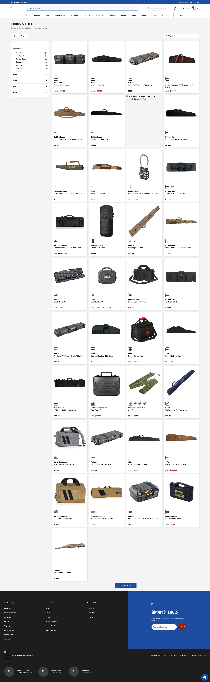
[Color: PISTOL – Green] (130, 403)
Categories (17, 48)
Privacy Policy (173, 655)
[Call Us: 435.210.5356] (9, 672)
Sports (123, 15)
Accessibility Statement (199, 655)
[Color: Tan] (56, 133)
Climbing (74, 15)
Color (16, 80)
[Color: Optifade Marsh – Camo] (167, 241)
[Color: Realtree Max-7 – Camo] (135, 241)
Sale (181, 15)
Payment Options (51, 630)
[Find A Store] (74, 672)
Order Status (8, 608)
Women (37, 15)
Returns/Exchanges (10, 613)
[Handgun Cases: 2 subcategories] (14, 56)
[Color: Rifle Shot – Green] (135, 403)
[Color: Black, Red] (167, 79)
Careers (48, 613)
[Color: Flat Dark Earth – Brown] (93, 512)
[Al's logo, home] (13, 8)
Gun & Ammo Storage (25, 28)
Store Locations (9, 630)
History (48, 617)
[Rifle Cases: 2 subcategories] (14, 53)
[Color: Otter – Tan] (130, 241)
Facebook (92, 613)
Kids (47, 15)
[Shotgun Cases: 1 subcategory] (14, 59)
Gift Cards (7, 621)
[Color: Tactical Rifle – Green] (140, 403)
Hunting (87, 15)
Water (144, 15)
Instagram (92, 608)
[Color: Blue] (167, 403)
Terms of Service (184, 655)
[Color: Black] (56, 79)
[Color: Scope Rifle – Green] (145, 403)
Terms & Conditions (51, 626)
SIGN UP (182, 627)
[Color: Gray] (56, 458)
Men (26, 15)
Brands (164, 15)
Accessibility (8, 639)
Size (16, 87)
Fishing (112, 15)
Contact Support (9, 635)
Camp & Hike (60, 15)
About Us (48, 608)
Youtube (91, 617)
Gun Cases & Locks (41, 28)
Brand (16, 74)
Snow (134, 15)
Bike (154, 15)
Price (16, 93)
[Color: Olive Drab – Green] (56, 187)
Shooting (99, 15)
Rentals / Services (51, 621)
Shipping (7, 626)
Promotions (7, 617)
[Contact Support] (43, 672)
